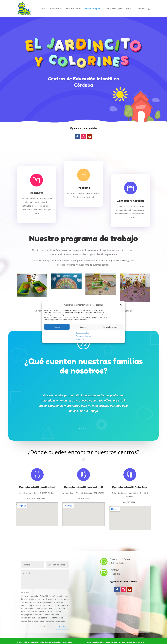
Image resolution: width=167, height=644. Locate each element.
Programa (83, 187)
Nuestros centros (73, 9)
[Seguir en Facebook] (77, 136)
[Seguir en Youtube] (89, 136)
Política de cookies (82, 333)
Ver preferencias (110, 327)
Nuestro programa (93, 9)
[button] (121, 304)
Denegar (83, 327)
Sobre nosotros (55, 9)
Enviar (62, 626)
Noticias (129, 9)
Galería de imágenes (114, 9)
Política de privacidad (83, 336)
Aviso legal (92, 642)
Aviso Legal (80, 339)
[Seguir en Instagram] (83, 136)
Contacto (141, 9)
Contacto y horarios (130, 200)
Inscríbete (36, 193)
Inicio (42, 9)
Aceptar (57, 327)
